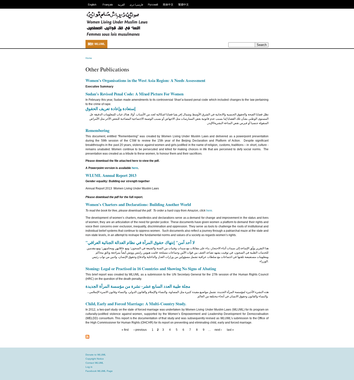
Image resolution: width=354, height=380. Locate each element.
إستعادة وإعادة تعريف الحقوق (110, 109)
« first (125, 329)
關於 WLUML (96, 44)
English (92, 4)
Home (88, 58)
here (135, 168)
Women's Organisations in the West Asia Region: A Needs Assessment (145, 80)
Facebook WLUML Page (99, 371)
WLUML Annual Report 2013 (110, 175)
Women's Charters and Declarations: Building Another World (138, 204)
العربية (121, 4)
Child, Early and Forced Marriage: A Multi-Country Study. (135, 304)
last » (230, 329)
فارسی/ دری (136, 4)
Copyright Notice (94, 358)
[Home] (117, 35)
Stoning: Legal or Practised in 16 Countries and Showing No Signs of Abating (150, 269)
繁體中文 (183, 4)
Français (108, 4)
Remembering (97, 130)
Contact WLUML (94, 362)
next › (218, 329)
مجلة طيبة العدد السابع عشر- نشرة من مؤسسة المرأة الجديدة (137, 286)
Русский (153, 4)
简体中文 (168, 4)
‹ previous (140, 329)
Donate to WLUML (95, 354)
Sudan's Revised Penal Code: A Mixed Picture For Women (134, 94)
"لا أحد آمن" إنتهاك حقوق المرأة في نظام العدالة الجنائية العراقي (140, 242)
